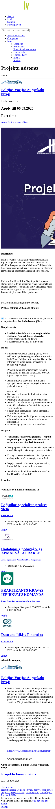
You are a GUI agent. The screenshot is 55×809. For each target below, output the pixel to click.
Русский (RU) (8, 795)
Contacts (21, 789)
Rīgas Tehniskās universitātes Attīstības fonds (20, 601)
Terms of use (46, 789)
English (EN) (8, 792)
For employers (14, 24)
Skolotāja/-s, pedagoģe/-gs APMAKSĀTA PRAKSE (21, 551)
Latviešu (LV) (46, 792)
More (10, 41)
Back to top (7, 787)
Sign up (11, 22)
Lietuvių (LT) (32, 792)
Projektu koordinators (18, 774)
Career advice (20, 55)
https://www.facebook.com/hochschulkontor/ (29, 750)
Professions (18, 46)
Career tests (19, 52)
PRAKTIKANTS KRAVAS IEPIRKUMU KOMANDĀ (22, 592)
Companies (12, 38)
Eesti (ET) (20, 792)
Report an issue (8, 789)
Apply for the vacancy (12, 122)
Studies (16, 60)
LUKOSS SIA (7, 641)
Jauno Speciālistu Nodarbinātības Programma (21, 560)
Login (10, 19)
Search (10, 16)
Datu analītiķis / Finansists (22, 635)
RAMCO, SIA (7, 515)
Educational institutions (24, 49)
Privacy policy (33, 789)
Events (16, 57)
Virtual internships (16, 35)
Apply (4, 529)
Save (25, 122)
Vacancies (18, 44)
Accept (4, 806)
